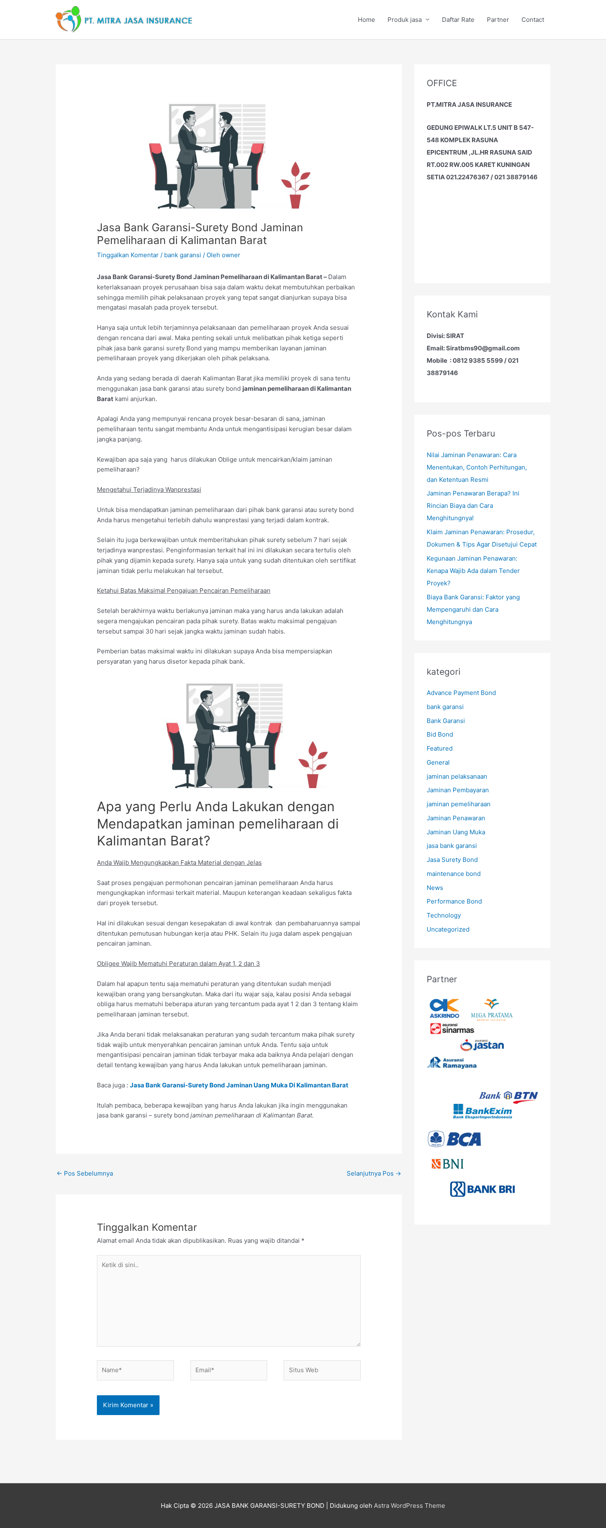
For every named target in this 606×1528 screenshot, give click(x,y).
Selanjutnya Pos (374, 1173)
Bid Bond (440, 734)
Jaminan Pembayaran (458, 790)
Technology (444, 915)
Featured (440, 748)
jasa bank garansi (452, 846)
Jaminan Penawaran (456, 818)
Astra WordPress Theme (409, 1505)
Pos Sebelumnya (84, 1173)
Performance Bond (454, 901)
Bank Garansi (446, 721)
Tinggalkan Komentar (128, 255)
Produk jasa (405, 19)
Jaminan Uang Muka (456, 832)
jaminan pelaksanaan (457, 776)
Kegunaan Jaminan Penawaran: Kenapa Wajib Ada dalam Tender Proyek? (473, 570)
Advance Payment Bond (461, 693)
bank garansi (182, 255)
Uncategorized (448, 929)
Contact (532, 19)
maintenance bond (454, 874)
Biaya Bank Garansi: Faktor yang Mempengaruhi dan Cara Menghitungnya (473, 609)
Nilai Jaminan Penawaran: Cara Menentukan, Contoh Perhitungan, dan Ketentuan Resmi (477, 467)
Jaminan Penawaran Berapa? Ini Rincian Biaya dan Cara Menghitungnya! (473, 505)
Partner (498, 19)
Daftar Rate (458, 19)
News (435, 888)
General (438, 762)
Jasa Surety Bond (452, 860)
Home (366, 19)
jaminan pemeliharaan (459, 804)
